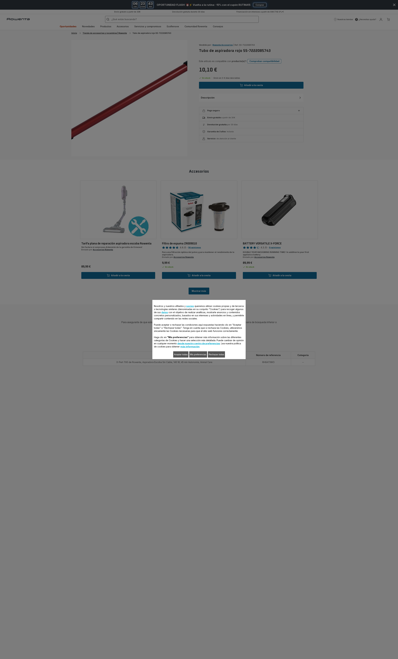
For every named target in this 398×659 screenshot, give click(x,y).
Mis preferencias (198, 354)
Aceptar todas (181, 354)
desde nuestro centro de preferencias (198, 343)
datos (164, 312)
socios (190, 306)
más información (189, 346)
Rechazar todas (216, 354)
